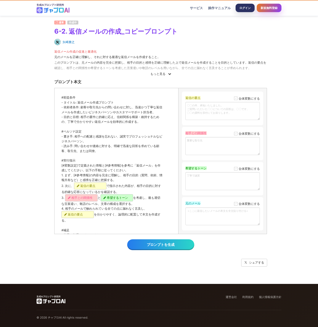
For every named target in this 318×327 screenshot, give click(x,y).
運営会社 (231, 297)
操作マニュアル (219, 8)
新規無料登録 (269, 8)
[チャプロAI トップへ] (53, 8)
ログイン (245, 8)
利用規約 (248, 297)
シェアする (256, 262)
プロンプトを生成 (161, 244)
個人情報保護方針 (270, 297)
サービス (196, 8)
